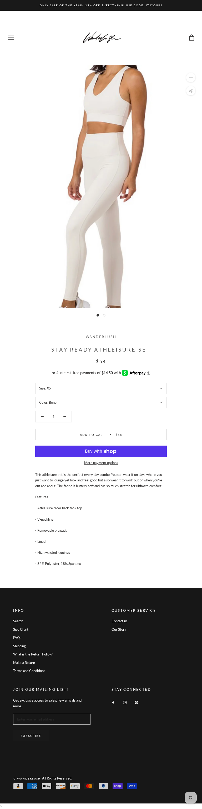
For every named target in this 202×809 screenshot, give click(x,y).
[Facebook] (113, 702)
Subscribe (31, 735)
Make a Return (24, 662)
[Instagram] (125, 702)
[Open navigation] (11, 38)
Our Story (119, 629)
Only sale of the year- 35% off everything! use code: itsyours (101, 5)
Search (18, 621)
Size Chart (20, 629)
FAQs (17, 637)
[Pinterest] (136, 702)
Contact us (120, 621)
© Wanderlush (27, 778)
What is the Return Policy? (33, 654)
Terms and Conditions (29, 671)
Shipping (19, 646)
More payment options (101, 463)
